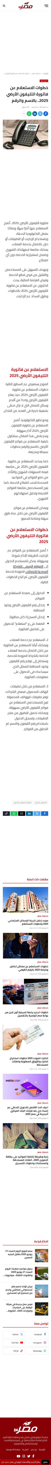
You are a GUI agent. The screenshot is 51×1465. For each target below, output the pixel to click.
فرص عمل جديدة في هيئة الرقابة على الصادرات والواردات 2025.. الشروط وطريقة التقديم (19, 1309)
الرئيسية (45, 73)
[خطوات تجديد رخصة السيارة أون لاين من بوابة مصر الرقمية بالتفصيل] (25, 991)
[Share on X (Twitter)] (40, 113)
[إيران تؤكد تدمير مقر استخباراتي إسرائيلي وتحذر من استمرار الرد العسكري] (41, 1291)
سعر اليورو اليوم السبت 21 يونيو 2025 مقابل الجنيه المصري (18, 1254)
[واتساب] (29, 113)
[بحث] (4, 6)
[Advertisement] (25, 41)
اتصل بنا (25, 1449)
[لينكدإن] (34, 113)
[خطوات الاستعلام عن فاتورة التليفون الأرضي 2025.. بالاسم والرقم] (25, 134)
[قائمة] (46, 6)
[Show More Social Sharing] (23, 113)
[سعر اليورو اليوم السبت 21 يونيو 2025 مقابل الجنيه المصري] (41, 1255)
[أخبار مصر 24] (25, 5)
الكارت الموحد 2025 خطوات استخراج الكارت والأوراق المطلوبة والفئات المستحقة (29, 1061)
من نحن (34, 1449)
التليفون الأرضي (41, 802)
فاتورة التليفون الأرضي (22, 802)
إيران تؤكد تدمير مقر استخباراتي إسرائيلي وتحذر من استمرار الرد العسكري (19, 1289)
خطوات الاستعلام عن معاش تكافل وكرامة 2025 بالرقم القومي (29, 968)
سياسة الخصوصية (13, 1449)
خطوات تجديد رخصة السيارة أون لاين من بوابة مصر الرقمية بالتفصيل (26, 1014)
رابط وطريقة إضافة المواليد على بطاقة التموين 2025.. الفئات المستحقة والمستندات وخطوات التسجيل (27, 1159)
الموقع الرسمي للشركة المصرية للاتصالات (30, 568)
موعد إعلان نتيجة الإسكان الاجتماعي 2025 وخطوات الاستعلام (28, 922)
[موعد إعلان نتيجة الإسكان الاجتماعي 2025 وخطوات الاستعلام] (25, 900)
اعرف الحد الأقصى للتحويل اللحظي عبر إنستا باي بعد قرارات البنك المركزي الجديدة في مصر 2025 (27, 1110)
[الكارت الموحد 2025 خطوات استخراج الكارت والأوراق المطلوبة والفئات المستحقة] (25, 1037)
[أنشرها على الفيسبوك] (45, 113)
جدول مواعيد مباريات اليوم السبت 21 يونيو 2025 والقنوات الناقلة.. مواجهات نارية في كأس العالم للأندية (18, 1274)
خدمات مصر (36, 73)
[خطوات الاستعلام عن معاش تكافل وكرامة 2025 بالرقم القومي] (25, 945)
